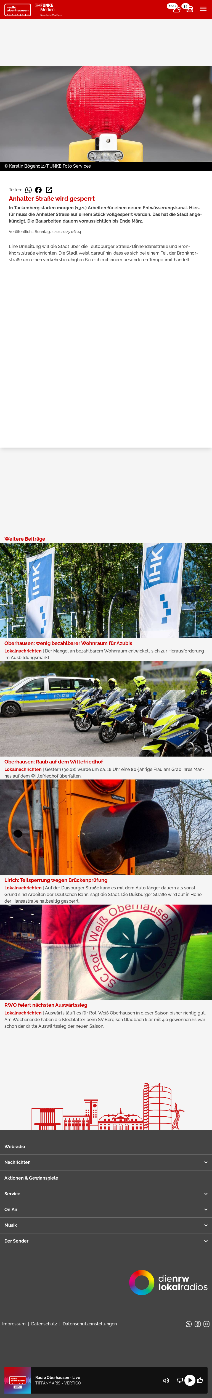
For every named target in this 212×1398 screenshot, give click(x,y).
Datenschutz (44, 1323)
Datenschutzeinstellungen (90, 1323)
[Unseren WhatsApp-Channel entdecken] (189, 1324)
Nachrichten (17, 1162)
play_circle (190, 1380)
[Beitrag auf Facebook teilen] (38, 190)
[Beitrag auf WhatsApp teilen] (28, 190)
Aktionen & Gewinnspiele (31, 1178)
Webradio (14, 1146)
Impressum (14, 1323)
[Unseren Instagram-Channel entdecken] (206, 1324)
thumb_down (180, 1380)
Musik (10, 1225)
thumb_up (200, 1380)
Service (12, 1193)
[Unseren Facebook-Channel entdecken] (197, 1324)
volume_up (166, 1380)
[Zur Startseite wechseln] (17, 10)
